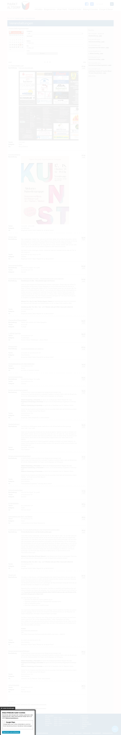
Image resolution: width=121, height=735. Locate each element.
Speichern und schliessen (11, 732)
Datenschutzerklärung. (11, 718)
